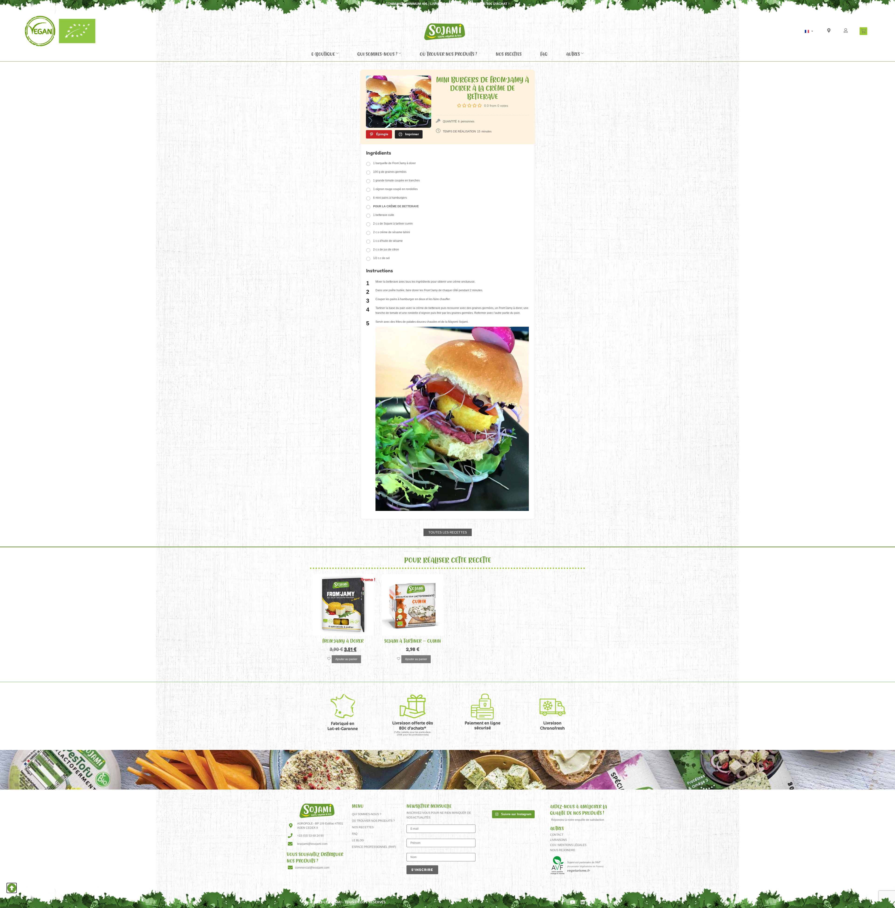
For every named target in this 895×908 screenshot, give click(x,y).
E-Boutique (323, 53)
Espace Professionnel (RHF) (374, 847)
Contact (556, 834)
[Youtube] (572, 902)
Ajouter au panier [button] (346, 659)
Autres (573, 53)
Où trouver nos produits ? (448, 53)
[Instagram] (552, 902)
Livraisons (558, 840)
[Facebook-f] (562, 902)
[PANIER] (863, 31)
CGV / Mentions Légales (568, 845)
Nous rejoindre (562, 850)
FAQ (543, 53)
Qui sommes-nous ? (377, 53)
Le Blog (358, 840)
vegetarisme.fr (578, 870)
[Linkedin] (582, 902)
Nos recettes (509, 53)
